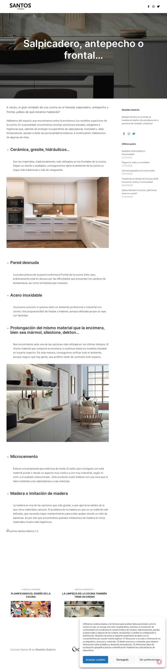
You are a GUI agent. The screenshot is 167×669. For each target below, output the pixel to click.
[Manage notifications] (159, 661)
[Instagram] (153, 6)
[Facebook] (148, 6)
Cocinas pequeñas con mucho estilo (138, 170)
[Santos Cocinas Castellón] (20, 6)
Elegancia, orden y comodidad (135, 162)
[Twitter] (158, 6)
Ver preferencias (149, 659)
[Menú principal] (138, 6)
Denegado (122, 659)
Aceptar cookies (95, 659)
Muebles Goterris (129, 117)
